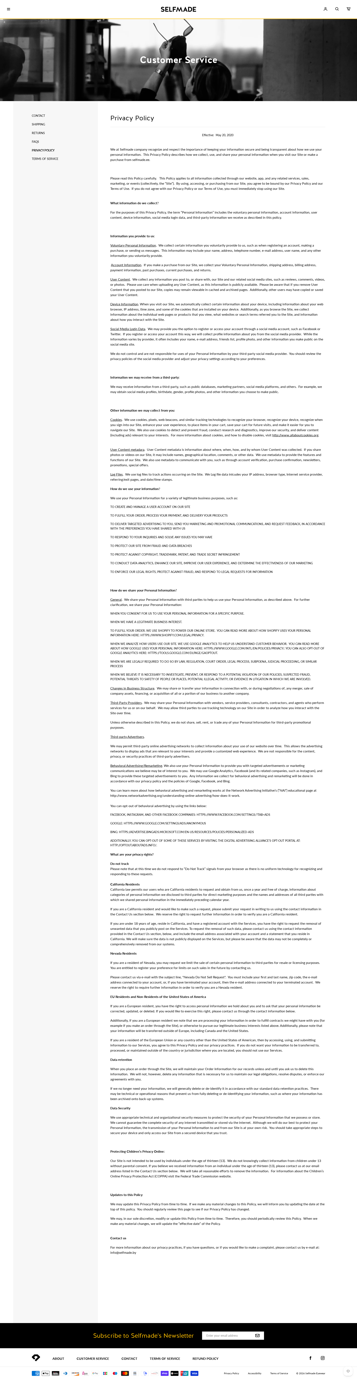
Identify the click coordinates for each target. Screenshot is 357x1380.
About (58, 1358)
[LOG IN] (325, 9)
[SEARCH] (337, 9)
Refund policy (205, 1358)
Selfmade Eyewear (315, 1373)
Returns (38, 133)
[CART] (348, 9)
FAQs (35, 141)
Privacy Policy (43, 150)
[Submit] (257, 1336)
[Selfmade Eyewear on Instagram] (322, 1358)
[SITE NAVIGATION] (8, 9)
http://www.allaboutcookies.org (295, 435)
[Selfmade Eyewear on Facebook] (310, 1358)
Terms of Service (45, 159)
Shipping (38, 124)
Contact (38, 115)
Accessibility (254, 1373)
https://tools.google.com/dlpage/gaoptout (182, 653)
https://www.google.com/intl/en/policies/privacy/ (244, 648)
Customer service (93, 1358)
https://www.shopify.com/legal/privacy (171, 635)
